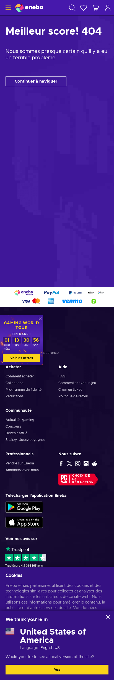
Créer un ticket (70, 389)
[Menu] (7, 7)
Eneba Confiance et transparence (32, 352)
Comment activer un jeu (77, 383)
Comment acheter (20, 376)
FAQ (62, 376)
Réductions (15, 396)
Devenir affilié (16, 433)
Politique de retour (73, 396)
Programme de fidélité (24, 389)
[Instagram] (78, 463)
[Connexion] (108, 7)
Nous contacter (18, 339)
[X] (69, 463)
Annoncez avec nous (22, 470)
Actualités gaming (20, 419)
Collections (14, 383)
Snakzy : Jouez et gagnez (25, 439)
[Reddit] (94, 463)
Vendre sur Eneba (20, 463)
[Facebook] (61, 463)
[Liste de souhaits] (83, 7)
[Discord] (86, 463)
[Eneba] (29, 7)
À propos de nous (20, 332)
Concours (13, 426)
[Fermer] (108, 617)
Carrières (13, 346)
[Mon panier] (96, 7)
